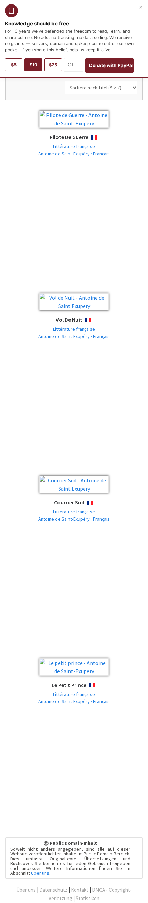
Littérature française (74, 146)
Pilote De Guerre (69, 137)
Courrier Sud (69, 502)
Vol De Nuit (69, 319)
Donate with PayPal (111, 65)
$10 (34, 65)
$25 (53, 65)
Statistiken (87, 898)
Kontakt (79, 889)
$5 (14, 65)
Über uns (40, 873)
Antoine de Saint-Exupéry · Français (74, 154)
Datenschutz (53, 889)
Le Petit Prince (69, 684)
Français (100, 137)
